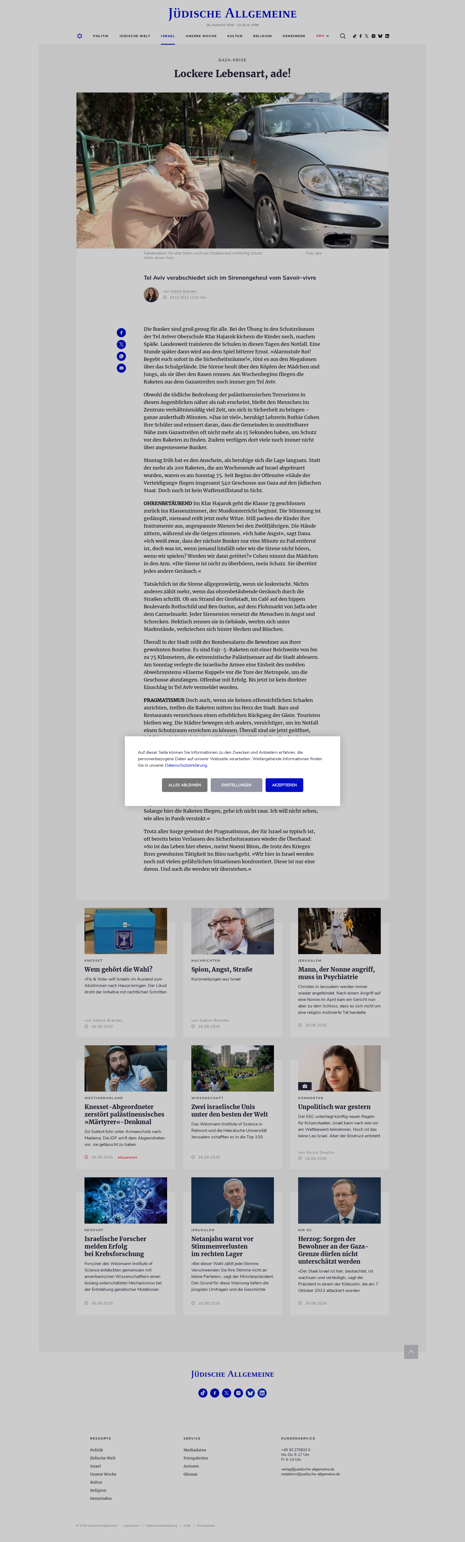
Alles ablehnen (184, 785)
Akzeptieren (284, 785)
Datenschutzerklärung (186, 765)
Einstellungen (236, 785)
